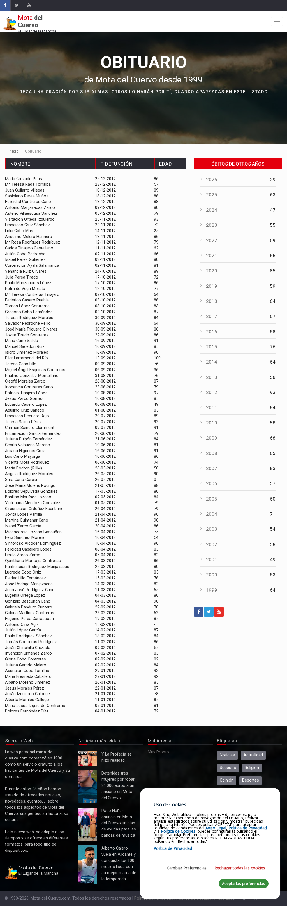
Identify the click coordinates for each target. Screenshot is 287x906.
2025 (211, 194)
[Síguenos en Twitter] (16, 5)
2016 (211, 331)
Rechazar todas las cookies (239, 867)
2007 (211, 468)
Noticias (227, 755)
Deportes (250, 780)
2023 (211, 225)
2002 (211, 544)
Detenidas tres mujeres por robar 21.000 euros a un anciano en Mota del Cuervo (87, 787)
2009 (211, 438)
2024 (211, 210)
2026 (211, 179)
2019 (211, 286)
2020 (211, 270)
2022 (211, 240)
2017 (211, 316)
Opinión (226, 780)
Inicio (13, 151)
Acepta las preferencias (243, 883)
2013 (211, 377)
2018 (211, 301)
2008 (211, 453)
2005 (211, 499)
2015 (211, 347)
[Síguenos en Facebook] (5, 5)
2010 (211, 423)
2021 (211, 255)
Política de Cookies (178, 831)
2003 (211, 529)
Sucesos (228, 767)
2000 (211, 574)
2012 (211, 392)
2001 (211, 559)
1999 (211, 590)
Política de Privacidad (247, 827)
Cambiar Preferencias (187, 867)
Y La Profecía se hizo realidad (86, 759)
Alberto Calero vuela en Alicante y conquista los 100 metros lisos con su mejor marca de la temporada (87, 865)
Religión (252, 767)
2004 (211, 514)
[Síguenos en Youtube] (29, 5)
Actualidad (253, 755)
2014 (211, 362)
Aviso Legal (215, 827)
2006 (211, 483)
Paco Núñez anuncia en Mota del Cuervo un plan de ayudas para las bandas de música (87, 824)
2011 (211, 407)
